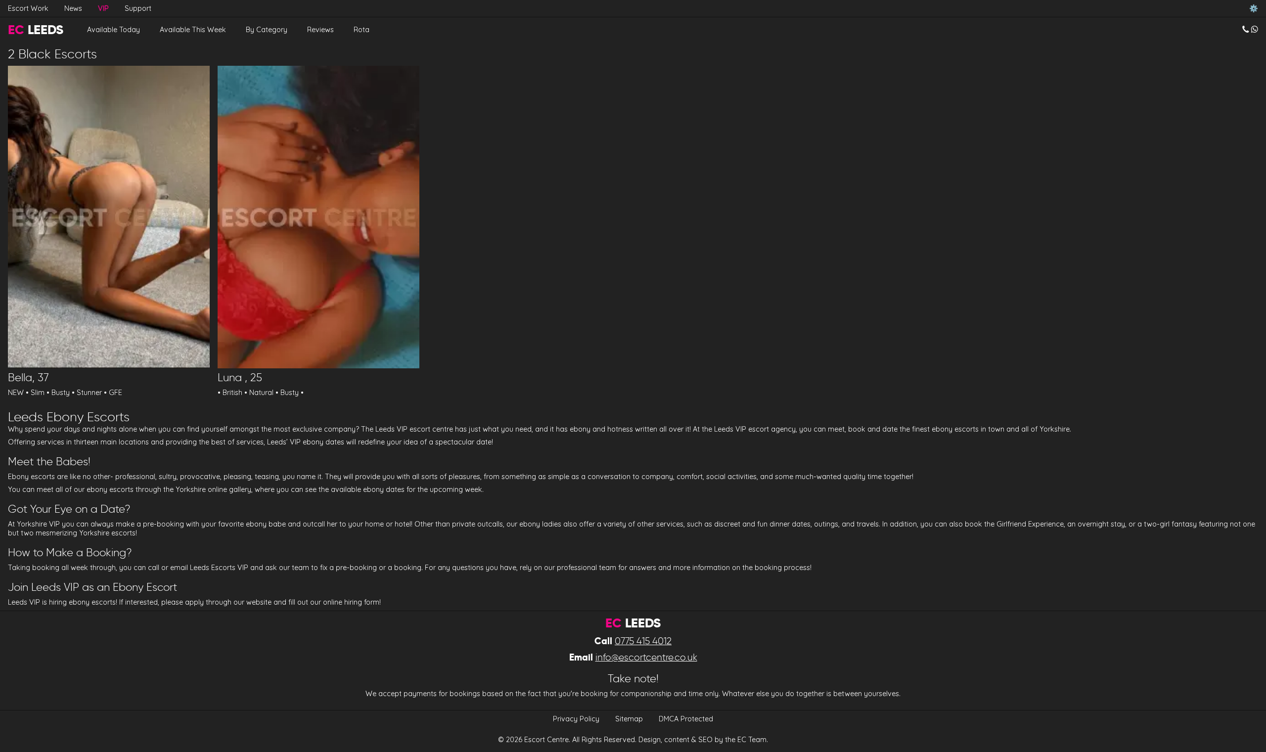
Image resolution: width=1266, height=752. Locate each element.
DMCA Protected (686, 718)
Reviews (320, 29)
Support (138, 8)
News (73, 8)
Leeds (35, 30)
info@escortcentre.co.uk (646, 657)
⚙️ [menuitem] (1253, 8)
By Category (266, 29)
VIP (103, 8)
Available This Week (193, 29)
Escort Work (28, 8)
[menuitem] (1250, 30)
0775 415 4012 (643, 641)
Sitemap (629, 718)
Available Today (113, 29)
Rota (361, 29)
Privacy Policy (576, 718)
